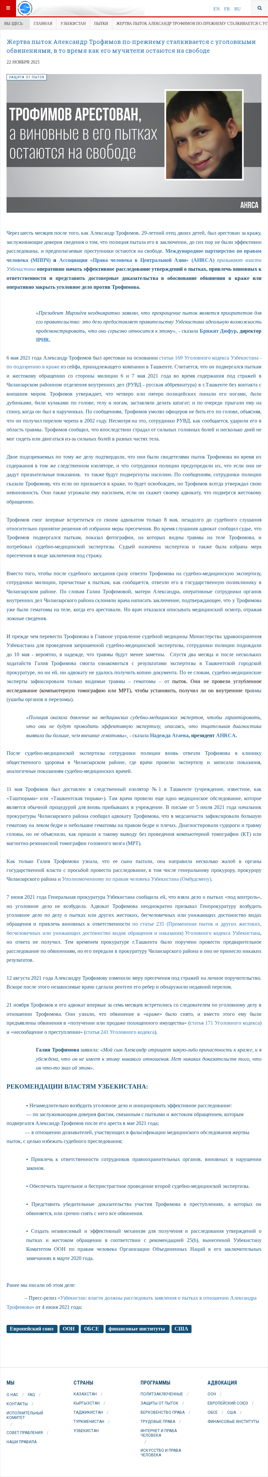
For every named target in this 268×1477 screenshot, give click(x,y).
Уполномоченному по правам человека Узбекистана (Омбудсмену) (136, 879)
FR (227, 9)
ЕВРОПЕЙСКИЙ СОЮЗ (228, 1403)
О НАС (12, 1394)
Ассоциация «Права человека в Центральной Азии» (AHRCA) (136, 260)
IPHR (42, 340)
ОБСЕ (92, 1329)
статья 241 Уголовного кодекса (120, 1032)
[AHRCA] (41, 8)
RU (237, 9)
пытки (101, 23)
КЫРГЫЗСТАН (87, 1403)
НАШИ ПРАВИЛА (22, 1442)
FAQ (31, 1394)
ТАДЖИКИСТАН (88, 1412)
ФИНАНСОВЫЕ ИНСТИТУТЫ (233, 1421)
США (181, 1329)
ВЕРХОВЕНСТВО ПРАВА (163, 1412)
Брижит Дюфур (218, 331)
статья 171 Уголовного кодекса (225, 1023)
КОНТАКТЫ (17, 1404)
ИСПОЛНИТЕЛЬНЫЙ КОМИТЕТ (25, 1415)
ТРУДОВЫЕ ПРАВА (158, 1421)
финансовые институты (137, 1329)
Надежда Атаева (169, 735)
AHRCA (226, 735)
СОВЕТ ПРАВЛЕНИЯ (25, 1432)
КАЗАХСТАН (85, 1394)
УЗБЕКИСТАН (73, 23)
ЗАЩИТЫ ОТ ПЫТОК (159, 1403)
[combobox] (259, 8)
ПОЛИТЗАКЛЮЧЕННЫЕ (162, 1394)
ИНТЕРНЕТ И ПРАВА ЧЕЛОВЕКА (159, 1433)
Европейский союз (32, 1329)
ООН (69, 1329)
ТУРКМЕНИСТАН (89, 1421)
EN (217, 9)
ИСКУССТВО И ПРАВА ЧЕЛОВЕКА (161, 1452)
